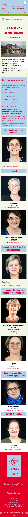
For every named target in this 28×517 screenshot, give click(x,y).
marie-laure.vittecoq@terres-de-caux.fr (15, 333)
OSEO (27, 513)
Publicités (13, 13)
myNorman (7, 513)
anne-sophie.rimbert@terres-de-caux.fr (15, 410)
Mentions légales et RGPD (16, 512)
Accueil (4, 13)
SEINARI (14, 515)
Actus (8, 13)
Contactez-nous (19, 13)
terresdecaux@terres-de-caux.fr (15, 207)
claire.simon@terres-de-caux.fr (15, 449)
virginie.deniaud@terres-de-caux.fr (13, 285)
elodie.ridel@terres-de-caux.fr (15, 243)
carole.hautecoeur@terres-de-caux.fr (13, 166)
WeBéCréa (6, 512)
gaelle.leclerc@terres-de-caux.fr (15, 368)
